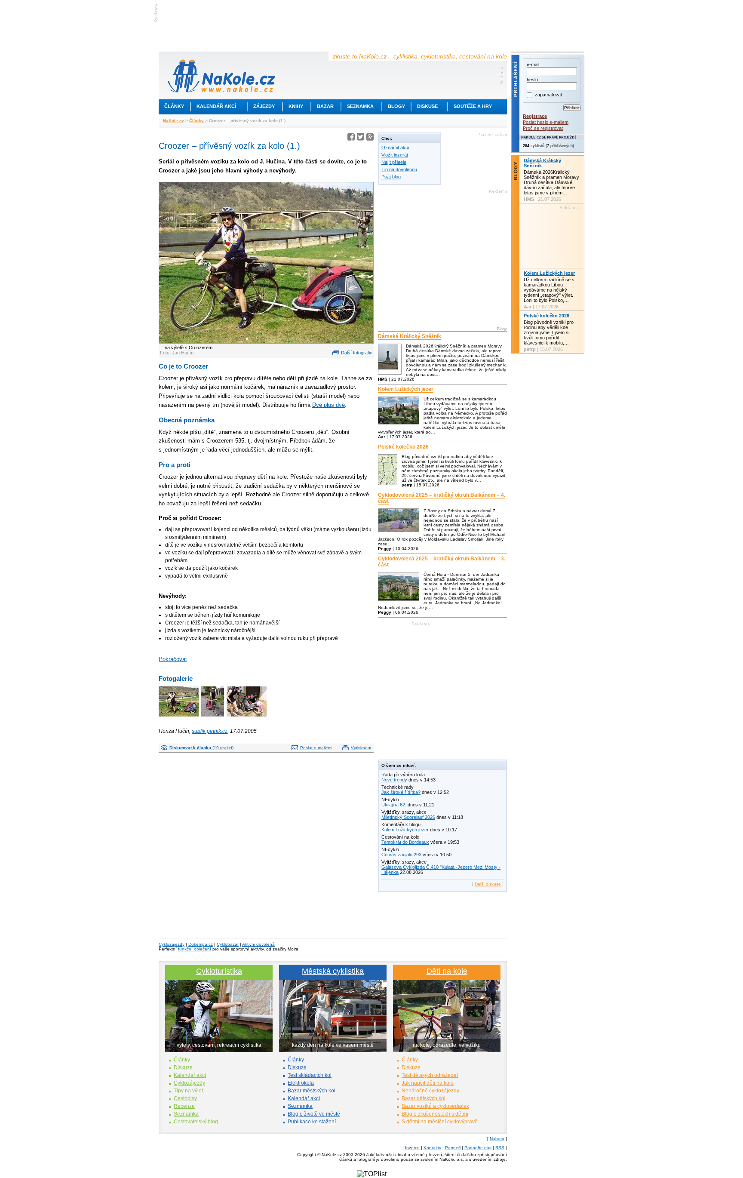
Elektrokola (301, 1083)
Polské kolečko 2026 (403, 447)
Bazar (325, 106)
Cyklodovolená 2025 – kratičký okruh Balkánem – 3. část (441, 562)
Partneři (453, 1147)
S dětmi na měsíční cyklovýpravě (440, 1122)
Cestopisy (185, 1098)
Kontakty (432, 1147)
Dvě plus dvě (328, 405)
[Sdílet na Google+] (370, 138)
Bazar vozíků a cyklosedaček (435, 1106)
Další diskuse (488, 884)
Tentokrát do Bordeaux (405, 842)
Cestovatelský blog (196, 1122)
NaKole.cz (173, 120)
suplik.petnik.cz (209, 731)
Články (174, 106)
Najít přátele (393, 162)
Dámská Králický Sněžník (409, 336)
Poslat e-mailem (316, 747)
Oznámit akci (395, 147)
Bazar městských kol (311, 1091)
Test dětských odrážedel (430, 1075)
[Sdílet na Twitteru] (360, 138)
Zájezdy (264, 106)
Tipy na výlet (188, 1091)
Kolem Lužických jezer (405, 389)
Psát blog (391, 176)
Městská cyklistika (333, 971)
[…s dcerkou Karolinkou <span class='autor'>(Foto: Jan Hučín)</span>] (247, 717)
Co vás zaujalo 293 (401, 854)
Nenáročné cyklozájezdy (430, 1091)
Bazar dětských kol (423, 1098)
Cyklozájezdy (171, 944)
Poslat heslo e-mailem (545, 122)
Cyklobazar (228, 944)
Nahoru (497, 1138)
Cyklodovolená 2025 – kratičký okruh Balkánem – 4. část (441, 498)
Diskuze (183, 1067)
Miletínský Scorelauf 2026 (408, 817)
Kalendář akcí (216, 106)
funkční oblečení (194, 949)
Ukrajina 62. (393, 804)
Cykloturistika (219, 971)
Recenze (184, 1106)
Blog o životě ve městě (314, 1114)
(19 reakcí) (201, 747)
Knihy (296, 106)
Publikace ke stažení (312, 1122)
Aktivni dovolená (258, 944)
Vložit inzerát (394, 154)
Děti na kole (447, 971)
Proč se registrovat (543, 128)
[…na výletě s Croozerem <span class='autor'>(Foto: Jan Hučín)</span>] (179, 717)
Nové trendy (394, 779)
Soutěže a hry (473, 106)
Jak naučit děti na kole (428, 1083)
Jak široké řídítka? (401, 792)
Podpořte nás (477, 1147)
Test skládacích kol (310, 1075)
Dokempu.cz (200, 944)
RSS (499, 1147)
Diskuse (427, 106)
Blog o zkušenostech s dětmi (435, 1114)
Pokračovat (173, 659)
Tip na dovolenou (399, 169)
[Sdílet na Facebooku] (351, 138)
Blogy (396, 106)
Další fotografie (356, 352)
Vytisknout (361, 747)
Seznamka (360, 106)
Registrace (535, 116)
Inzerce (412, 1147)
